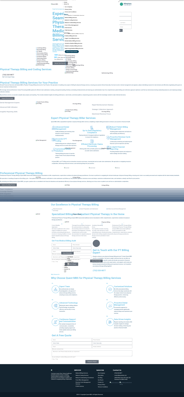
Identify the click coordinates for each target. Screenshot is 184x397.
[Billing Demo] (121, 4)
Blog (65, 265)
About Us (66, 4)
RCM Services (68, 27)
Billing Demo (127, 3)
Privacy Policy (68, 9)
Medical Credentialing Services (73, 22)
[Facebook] (57, 383)
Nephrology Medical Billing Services (74, 48)
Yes (54, 261)
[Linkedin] (53, 383)
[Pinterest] (62, 383)
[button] (131, 168)
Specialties (67, 33)
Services (66, 14)
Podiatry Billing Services (71, 36)
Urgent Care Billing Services (72, 38)
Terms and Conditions (70, 12)
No (57, 261)
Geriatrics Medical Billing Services (73, 43)
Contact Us (67, 269)
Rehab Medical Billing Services (72, 41)
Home (65, 2)
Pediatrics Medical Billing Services (73, 46)
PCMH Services (68, 30)
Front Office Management (71, 25)
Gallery (66, 267)
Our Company (68, 7)
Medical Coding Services (71, 20)
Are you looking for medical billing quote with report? (64, 356)
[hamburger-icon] (118, 1)
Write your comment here (57, 349)
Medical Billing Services (71, 17)
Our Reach (67, 264)
